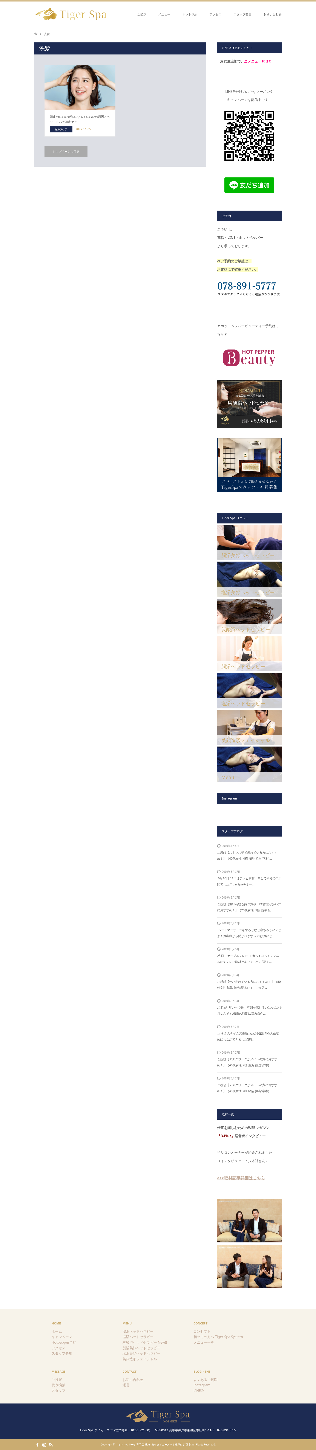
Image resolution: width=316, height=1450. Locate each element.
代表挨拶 (58, 1385)
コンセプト (202, 1331)
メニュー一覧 (203, 1342)
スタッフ (58, 1390)
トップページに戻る (66, 151)
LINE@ (198, 1390)
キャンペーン (62, 1336)
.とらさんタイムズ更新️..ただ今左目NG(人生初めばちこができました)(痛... (248, 1036)
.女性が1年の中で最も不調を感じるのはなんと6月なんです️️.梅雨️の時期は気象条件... (249, 1010)
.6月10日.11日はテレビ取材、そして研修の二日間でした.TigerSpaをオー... (249, 881)
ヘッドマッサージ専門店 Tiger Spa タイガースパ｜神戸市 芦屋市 (153, 1444)
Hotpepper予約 (64, 1342)
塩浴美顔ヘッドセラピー (141, 1353)
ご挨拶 (141, 14)
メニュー (164, 14)
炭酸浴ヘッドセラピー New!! (145, 1342)
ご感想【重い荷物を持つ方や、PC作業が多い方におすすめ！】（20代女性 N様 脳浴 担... (249, 907)
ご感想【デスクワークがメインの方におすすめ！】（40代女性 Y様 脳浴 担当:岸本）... (247, 1088)
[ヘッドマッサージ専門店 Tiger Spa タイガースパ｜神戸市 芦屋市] (71, 14)
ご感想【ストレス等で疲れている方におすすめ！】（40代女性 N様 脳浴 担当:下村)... (247, 855)
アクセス (215, 14)
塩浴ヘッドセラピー (138, 1336)
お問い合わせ (273, 14)
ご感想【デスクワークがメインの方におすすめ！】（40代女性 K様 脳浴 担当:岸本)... (247, 1062)
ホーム (57, 1331)
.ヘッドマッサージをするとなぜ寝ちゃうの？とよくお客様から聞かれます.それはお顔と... (249, 933)
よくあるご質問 (205, 1379)
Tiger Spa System (229, 1336)
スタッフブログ (232, 831)
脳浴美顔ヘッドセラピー (141, 1348)
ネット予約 (189, 14)
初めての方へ (203, 1336)
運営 (126, 1385)
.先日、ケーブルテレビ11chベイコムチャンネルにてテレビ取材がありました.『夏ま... (248, 959)
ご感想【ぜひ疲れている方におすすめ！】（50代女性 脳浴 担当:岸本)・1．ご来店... (249, 985)
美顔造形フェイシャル (140, 1359)
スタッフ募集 (242, 14)
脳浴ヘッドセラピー (138, 1331)
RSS (50, 1444)
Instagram (201, 1385)
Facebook (37, 1444)
